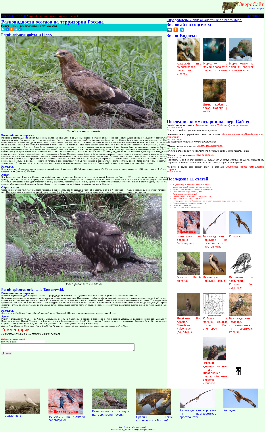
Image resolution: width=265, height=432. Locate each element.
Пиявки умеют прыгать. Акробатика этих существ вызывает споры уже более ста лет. (207, 201)
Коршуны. (235, 236)
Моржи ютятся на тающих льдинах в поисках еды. (241, 67)
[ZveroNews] (182, 32)
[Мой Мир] (20, 29)
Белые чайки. (14, 415)
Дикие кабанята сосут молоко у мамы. (215, 108)
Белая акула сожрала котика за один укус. (190, 203)
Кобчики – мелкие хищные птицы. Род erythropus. (215, 323)
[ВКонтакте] (7, 29)
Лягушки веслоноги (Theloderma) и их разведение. (222, 125)
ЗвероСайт (251, 4)
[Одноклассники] (11, 29)
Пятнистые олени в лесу (182, 205)
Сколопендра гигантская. (209, 146)
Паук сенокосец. (205, 155)
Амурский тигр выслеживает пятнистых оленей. (53, 16)
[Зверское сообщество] (169, 32)
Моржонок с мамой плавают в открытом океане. (215, 67)
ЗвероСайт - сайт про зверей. (132, 427)
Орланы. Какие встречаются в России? (154, 418)
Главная (254, 16)
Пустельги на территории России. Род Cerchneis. (241, 282)
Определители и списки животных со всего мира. (204, 20)
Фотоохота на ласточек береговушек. (189, 240)
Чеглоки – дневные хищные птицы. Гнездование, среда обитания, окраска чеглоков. (215, 373)
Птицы (14, 25)
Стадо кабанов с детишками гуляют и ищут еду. (192, 196)
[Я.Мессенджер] (3, 29)
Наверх (238, 368)
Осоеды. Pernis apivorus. (189, 279)
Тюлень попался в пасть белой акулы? (188, 198)
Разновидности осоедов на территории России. (110, 413)
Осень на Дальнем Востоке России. (187, 208)
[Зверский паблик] (176, 32)
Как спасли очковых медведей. (185, 194)
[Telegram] (16, 29)
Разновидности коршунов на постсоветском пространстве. (215, 241)
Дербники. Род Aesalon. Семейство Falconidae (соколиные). (189, 325)
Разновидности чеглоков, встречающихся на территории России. (241, 325)
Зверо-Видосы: (13, 16)
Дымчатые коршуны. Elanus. (214, 279)
